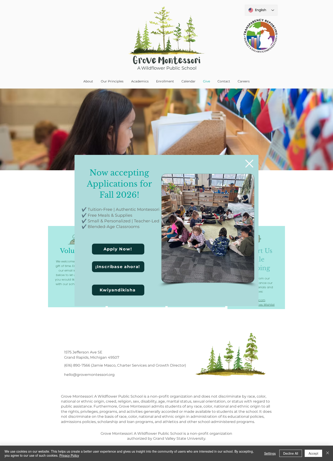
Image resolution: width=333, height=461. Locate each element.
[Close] (327, 453)
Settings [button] (270, 453)
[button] (249, 164)
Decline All (290, 453)
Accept (313, 453)
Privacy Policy (69, 455)
